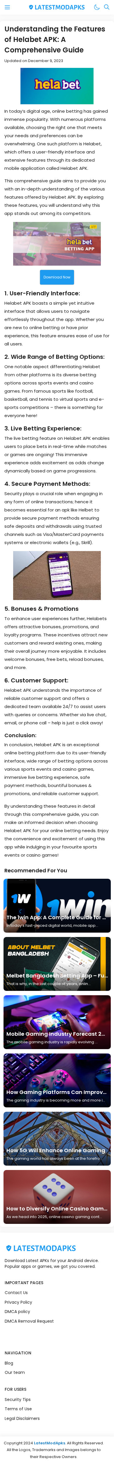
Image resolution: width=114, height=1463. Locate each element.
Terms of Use (18, 1409)
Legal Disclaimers (22, 1418)
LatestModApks (49, 1443)
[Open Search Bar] (106, 7)
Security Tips (18, 1399)
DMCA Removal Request (29, 1321)
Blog (9, 1363)
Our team (15, 1372)
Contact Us (16, 1293)
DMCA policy (17, 1311)
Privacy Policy (18, 1302)
